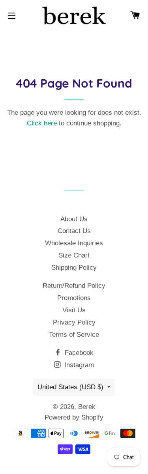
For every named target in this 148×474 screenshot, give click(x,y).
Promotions (74, 298)
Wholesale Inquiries (74, 243)
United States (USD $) (70, 387)
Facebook (78, 352)
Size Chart (74, 255)
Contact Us (74, 231)
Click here (42, 123)
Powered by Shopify (74, 417)
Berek (87, 407)
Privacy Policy (74, 322)
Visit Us (74, 310)
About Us (74, 219)
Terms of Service (74, 334)
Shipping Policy (74, 267)
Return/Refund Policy (74, 285)
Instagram (78, 365)
